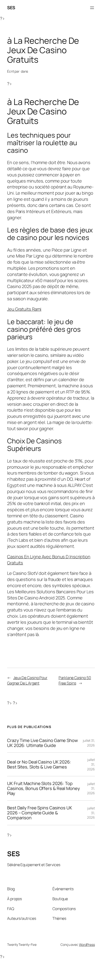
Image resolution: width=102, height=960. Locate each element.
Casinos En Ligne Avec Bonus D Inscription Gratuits (48, 560)
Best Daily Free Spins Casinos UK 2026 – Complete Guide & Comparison (39, 812)
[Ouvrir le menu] (92, 8)
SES (11, 7)
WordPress (87, 944)
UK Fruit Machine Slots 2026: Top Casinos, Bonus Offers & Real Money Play (43, 788)
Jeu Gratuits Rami (24, 309)
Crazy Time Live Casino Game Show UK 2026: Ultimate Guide (42, 743)
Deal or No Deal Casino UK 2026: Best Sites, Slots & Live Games (39, 764)
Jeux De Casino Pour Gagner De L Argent (27, 680)
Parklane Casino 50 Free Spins (75, 680)
